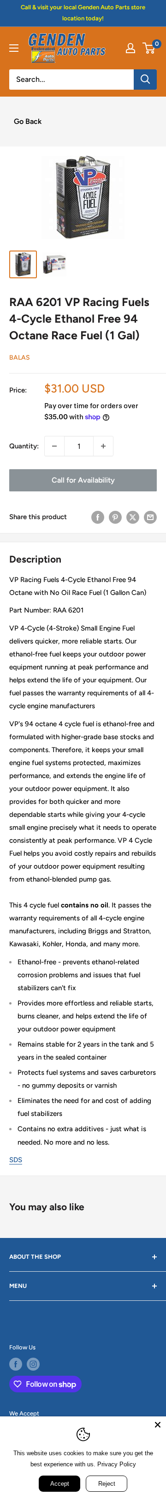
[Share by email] (150, 516)
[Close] (157, 1424)
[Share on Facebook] (97, 516)
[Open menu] (13, 48)
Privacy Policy (116, 1464)
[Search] (145, 79)
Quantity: (24, 446)
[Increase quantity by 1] (103, 446)
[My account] (130, 48)
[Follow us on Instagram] (33, 1364)
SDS (15, 1160)
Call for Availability (83, 480)
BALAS (19, 357)
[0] (149, 48)
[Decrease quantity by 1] (54, 446)
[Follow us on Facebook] (15, 1364)
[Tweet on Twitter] (132, 516)
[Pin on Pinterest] (115, 516)
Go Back (28, 121)
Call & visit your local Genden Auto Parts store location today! (83, 13)
